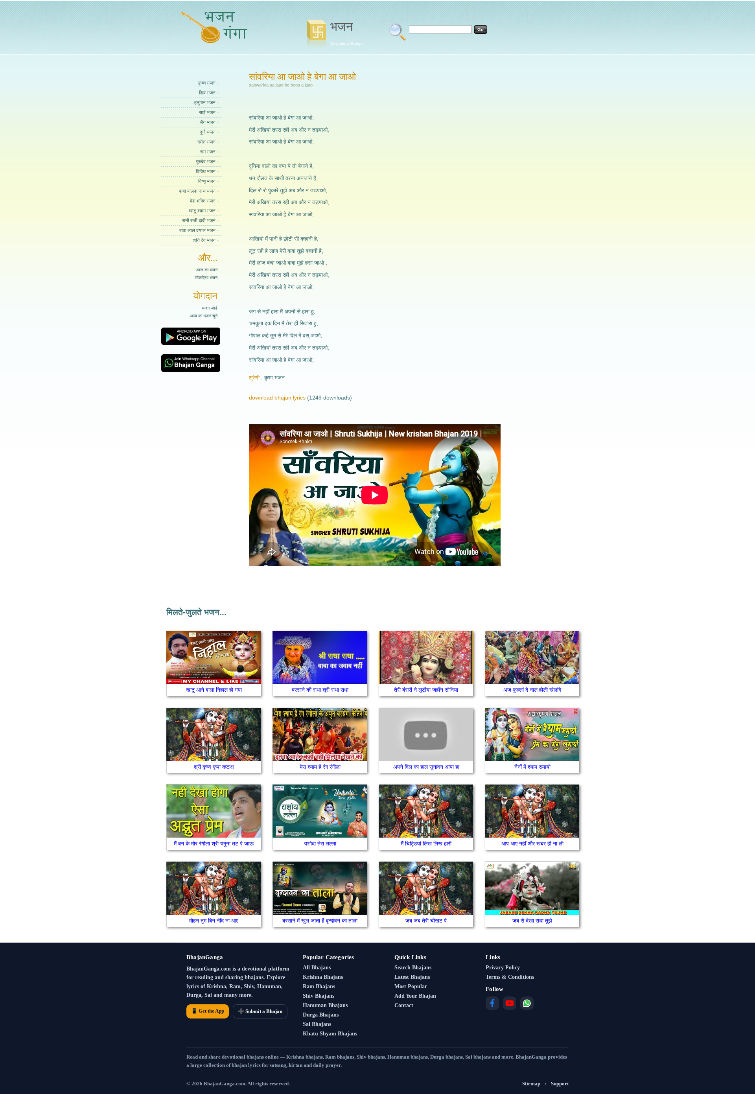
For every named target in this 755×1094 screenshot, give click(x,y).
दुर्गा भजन (207, 132)
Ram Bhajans (319, 986)
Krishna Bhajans (323, 977)
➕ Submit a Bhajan (260, 1011)
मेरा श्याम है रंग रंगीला (320, 767)
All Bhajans (317, 968)
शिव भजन (207, 93)
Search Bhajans (412, 968)
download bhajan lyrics (277, 397)
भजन (346, 33)
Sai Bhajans (317, 1024)
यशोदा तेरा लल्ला (320, 843)
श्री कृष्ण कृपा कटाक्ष (214, 767)
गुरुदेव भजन (205, 161)
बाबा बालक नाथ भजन (197, 191)
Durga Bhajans (321, 1015)
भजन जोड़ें (209, 308)
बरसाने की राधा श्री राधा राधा (320, 690)
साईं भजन (207, 112)
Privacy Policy (503, 968)
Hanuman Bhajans (325, 1005)
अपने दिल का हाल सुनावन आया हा (426, 767)
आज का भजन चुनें (203, 315)
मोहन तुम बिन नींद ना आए (213, 920)
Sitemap (531, 1084)
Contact (403, 1005)
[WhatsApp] (527, 1003)
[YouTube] (509, 1003)
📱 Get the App (207, 1011)
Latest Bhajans (412, 977)
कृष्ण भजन (206, 83)
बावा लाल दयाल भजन (197, 230)
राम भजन (207, 152)
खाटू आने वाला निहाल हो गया (214, 690)
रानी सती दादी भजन (198, 220)
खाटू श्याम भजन (202, 211)
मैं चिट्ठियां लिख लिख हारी (426, 843)
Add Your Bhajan (415, 996)
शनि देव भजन (204, 240)
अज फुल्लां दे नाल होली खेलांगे (532, 690)
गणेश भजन (206, 142)
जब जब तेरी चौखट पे (426, 920)
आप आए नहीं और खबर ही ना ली (532, 843)
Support (560, 1084)
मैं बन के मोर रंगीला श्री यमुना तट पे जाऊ (214, 843)
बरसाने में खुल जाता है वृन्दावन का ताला (319, 920)
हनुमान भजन (204, 102)
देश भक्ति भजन (202, 201)
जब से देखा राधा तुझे (532, 920)
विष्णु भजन (206, 181)
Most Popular (410, 986)
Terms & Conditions (510, 977)
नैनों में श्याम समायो (532, 767)
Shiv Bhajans (318, 996)
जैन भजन (207, 122)
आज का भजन (206, 269)
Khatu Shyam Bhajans (330, 1034)
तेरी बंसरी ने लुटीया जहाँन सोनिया (426, 690)
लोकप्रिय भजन (206, 277)
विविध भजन (205, 171)
